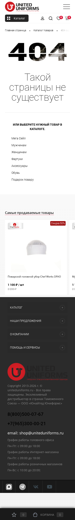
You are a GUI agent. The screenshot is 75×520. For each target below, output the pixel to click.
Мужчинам (18, 145)
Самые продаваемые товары (29, 212)
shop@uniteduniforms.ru (41, 432)
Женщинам (18, 152)
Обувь (15, 172)
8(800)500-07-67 (26, 414)
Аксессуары (19, 166)
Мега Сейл (18, 138)
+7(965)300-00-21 (27, 423)
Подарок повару (22, 179)
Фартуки (17, 159)
